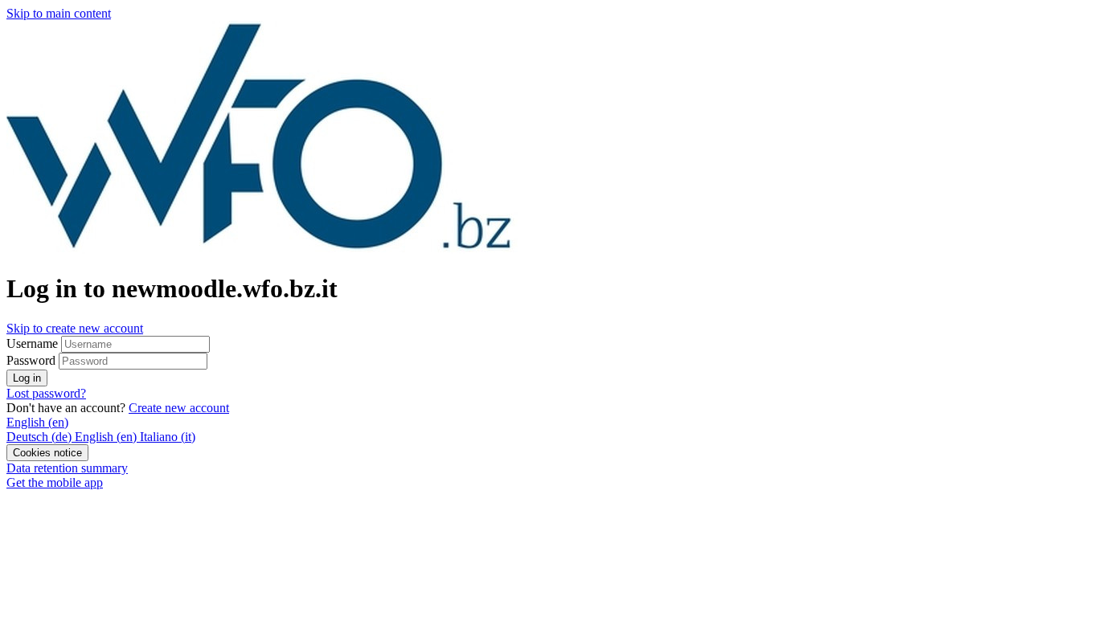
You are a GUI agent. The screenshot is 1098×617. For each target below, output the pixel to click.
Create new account (179, 408)
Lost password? (46, 393)
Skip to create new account (74, 328)
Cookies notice (47, 453)
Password (30, 360)
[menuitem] (40, 436)
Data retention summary (67, 468)
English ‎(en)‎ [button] (37, 422)
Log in (27, 378)
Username (33, 343)
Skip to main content (58, 13)
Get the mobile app (54, 482)
